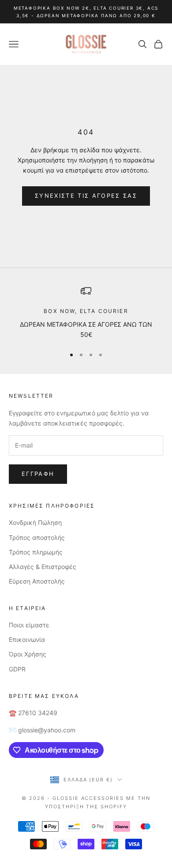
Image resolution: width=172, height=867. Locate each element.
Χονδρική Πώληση (35, 522)
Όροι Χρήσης (27, 654)
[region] (86, 313)
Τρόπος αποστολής (37, 537)
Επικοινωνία (27, 639)
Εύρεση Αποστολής (37, 581)
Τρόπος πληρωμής (36, 552)
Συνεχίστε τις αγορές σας (86, 195)
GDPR (17, 669)
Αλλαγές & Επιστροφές (42, 566)
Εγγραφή (38, 473)
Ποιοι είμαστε (29, 625)
